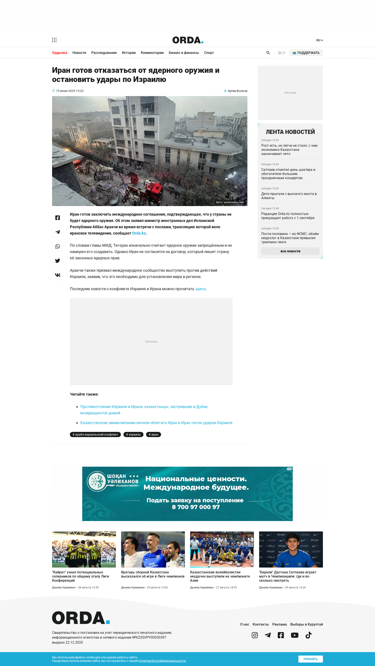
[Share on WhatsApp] (57, 246)
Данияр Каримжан (64, 587)
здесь (200, 288)
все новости (290, 251)
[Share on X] (57, 260)
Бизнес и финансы (184, 53)
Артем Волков (237, 91)
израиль (135, 434)
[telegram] (268, 637)
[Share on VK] (57, 275)
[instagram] (255, 637)
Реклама (279, 624)
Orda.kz (139, 233)
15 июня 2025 (65, 91)
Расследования (104, 53)
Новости (79, 53)
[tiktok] (308, 637)
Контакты (261, 624)
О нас (244, 624)
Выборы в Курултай (306, 624)
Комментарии (152, 53)
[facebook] (281, 637)
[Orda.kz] (81, 628)
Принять (311, 659)
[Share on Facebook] (57, 217)
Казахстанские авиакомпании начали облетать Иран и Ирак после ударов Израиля (156, 422)
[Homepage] (188, 40)
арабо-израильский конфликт (96, 434)
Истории (129, 53)
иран (154, 434)
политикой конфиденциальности (162, 661)
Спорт (209, 53)
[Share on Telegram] (57, 231)
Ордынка (59, 53)
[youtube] (294, 637)
